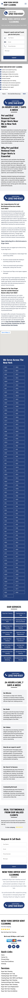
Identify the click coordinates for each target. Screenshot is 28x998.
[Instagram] (9, 946)
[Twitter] (13, 946)
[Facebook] (17, 946)
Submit (14, 57)
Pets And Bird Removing (14, 94)
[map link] (2, 4)
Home (3, 94)
